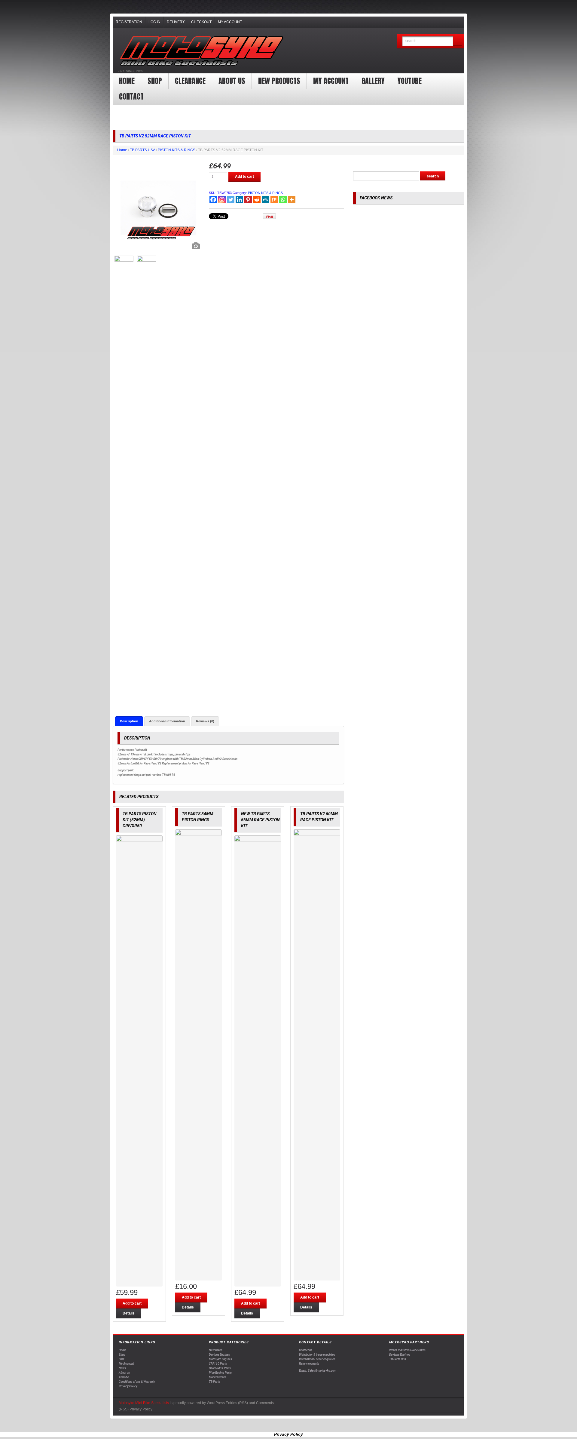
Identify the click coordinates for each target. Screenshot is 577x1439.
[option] (158, 207)
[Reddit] (257, 199)
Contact (131, 96)
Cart (121, 1359)
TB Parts (214, 1381)
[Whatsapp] (283, 199)
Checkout (201, 22)
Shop (155, 80)
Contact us (305, 1350)
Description (129, 721)
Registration (129, 22)
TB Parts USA (398, 1359)
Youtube (124, 1377)
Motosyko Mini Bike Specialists (144, 1403)
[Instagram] (222, 199)
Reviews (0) (205, 721)
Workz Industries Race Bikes (407, 1350)
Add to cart (244, 176)
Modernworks (217, 1377)
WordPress (216, 1403)
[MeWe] (265, 199)
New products (279, 80)
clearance (190, 80)
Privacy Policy (128, 1386)
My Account (230, 22)
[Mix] (274, 199)
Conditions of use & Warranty (137, 1381)
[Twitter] (230, 199)
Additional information (167, 721)
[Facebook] (213, 199)
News (122, 1368)
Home (127, 80)
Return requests (309, 1363)
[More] (291, 199)
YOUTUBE (410, 80)
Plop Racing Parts (220, 1372)
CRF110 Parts (218, 1363)
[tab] (129, 721)
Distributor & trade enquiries (317, 1354)
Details (129, 1313)
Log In (154, 22)
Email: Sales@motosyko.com (317, 1370)
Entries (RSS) (237, 1403)
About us (231, 80)
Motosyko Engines (220, 1359)
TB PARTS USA (142, 150)
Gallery (373, 80)
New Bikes (215, 1350)
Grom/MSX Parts (220, 1368)
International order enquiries (317, 1359)
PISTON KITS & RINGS (176, 150)
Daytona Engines (219, 1354)
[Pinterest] (248, 199)
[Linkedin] (239, 199)
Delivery (176, 22)
